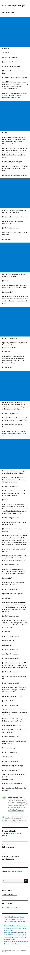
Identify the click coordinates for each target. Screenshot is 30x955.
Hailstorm (5, 820)
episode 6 (19, 818)
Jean (17, 820)
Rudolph (18, 822)
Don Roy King (8, 817)
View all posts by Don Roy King (16, 810)
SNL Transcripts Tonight (13, 5)
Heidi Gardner (11, 820)
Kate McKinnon (23, 820)
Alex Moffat (7, 818)
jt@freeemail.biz (16, 871)
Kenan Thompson (7, 822)
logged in (13, 833)
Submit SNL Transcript (9, 908)
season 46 (23, 822)
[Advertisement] (15, 32)
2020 (26, 817)
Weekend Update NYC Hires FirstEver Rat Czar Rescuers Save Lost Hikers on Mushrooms (15, 928)
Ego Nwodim (13, 818)
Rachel (14, 822)
